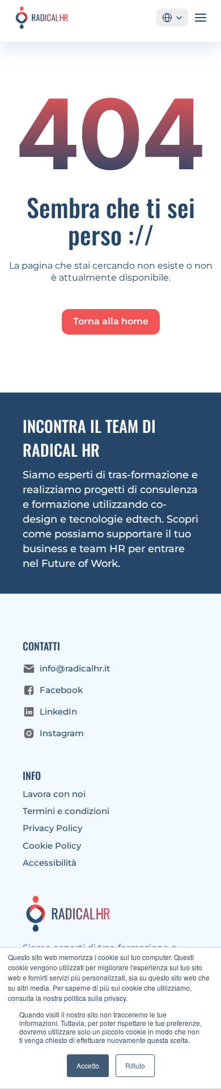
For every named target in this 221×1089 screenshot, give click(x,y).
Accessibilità (49, 862)
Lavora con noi (54, 793)
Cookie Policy (52, 845)
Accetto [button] (87, 1065)
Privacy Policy (52, 828)
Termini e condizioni (66, 811)
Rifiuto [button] (135, 1065)
